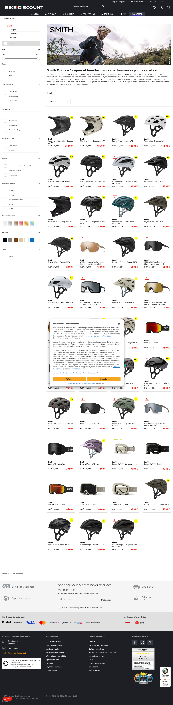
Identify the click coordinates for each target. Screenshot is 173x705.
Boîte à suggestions (96, 649)
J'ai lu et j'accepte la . (82, 607)
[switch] (165, 684)
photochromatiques (16, 200)
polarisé (11, 209)
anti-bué (12, 195)
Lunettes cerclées (8, 138)
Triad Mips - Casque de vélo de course (92, 181)
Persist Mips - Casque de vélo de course (123, 222)
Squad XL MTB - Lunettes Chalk (124, 463)
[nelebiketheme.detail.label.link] (60, 126)
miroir (11, 204)
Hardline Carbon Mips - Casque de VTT (60, 141)
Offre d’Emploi (51, 670)
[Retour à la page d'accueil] (24, 7)
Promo (11, 76)
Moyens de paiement (54, 667)
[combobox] (85, 6)
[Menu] (169, 668)
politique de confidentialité (90, 607)
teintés (11, 191)
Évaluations (93, 667)
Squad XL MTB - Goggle (153, 463)
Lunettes (13, 33)
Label (4, 64)
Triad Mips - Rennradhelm (154, 140)
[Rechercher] (103, 6)
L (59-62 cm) (13, 100)
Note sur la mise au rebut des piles (103, 652)
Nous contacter (14, 648)
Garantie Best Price (96, 656)
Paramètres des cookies (55, 652)
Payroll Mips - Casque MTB (122, 140)
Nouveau (12, 71)
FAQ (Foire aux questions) (99, 645)
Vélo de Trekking (14, 130)
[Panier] (167, 7)
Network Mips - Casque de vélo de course (124, 181)
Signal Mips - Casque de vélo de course (92, 222)
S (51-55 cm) (13, 92)
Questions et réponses (13, 642)
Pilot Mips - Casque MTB (153, 180)
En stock (11, 44)
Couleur (5, 233)
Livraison (5, 159)
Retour (91, 660)
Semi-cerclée (13, 146)
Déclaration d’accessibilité (56, 656)
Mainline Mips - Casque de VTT (92, 140)
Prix (3, 49)
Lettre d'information (97, 663)
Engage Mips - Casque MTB (59, 261)
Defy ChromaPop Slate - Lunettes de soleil (155, 424)
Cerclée (11, 150)
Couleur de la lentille (9, 216)
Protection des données (55, 645)
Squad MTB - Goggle (88, 503)
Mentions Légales (52, 649)
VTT (10, 116)
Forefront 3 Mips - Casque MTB (124, 261)
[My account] (161, 7)
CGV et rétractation (53, 642)
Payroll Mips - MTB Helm (154, 221)
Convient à (6, 109)
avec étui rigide (14, 175)
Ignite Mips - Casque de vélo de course (60, 302)
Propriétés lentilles (8, 183)
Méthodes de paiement (13, 617)
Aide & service (94, 670)
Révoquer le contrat (17, 653)
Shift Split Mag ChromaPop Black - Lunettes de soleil (154, 262)
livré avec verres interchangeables (20, 166)
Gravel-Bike (13, 125)
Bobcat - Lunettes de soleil (90, 423)
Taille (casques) (7, 84)
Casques (13, 29)
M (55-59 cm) (13, 96)
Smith (9, 26)
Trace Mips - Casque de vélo (59, 180)
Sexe (4, 249)
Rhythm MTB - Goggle (56, 503)
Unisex (11, 257)
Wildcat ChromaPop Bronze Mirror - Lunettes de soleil (155, 302)
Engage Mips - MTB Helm (90, 463)
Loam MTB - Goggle (151, 342)
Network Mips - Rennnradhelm (92, 544)
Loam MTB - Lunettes (56, 463)
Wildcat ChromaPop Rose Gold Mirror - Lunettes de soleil (92, 262)
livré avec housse (15, 170)
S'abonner (106, 600)
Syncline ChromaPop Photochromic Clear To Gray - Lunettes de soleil (91, 302)
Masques (13, 37)
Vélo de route (13, 121)
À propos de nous (53, 660)
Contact (92, 642)
